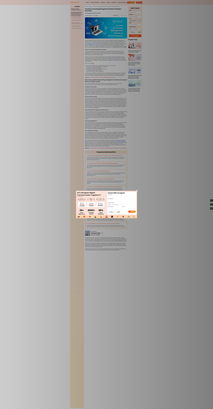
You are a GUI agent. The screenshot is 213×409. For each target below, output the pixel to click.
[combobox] (109, 205)
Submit (132, 211)
